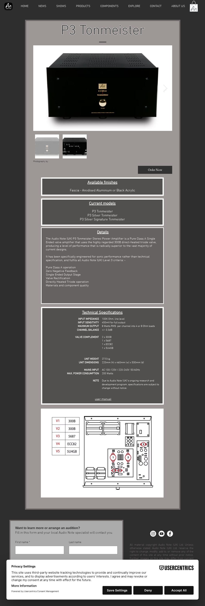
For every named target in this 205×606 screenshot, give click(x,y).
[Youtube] (162, 534)
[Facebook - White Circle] (170, 534)
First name (22, 542)
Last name (75, 542)
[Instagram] (153, 534)
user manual (103, 399)
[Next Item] (165, 88)
